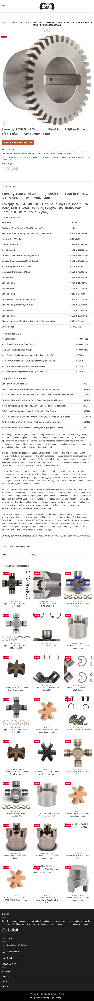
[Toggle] (90, 971)
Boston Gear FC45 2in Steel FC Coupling (16, 857)
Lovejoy (9, 164)
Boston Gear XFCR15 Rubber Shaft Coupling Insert (47, 773)
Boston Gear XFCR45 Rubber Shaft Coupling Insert (16, 689)
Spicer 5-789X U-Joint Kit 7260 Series (78, 857)
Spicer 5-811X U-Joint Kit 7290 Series (78, 773)
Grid (15, 22)
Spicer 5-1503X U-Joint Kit (47, 646)
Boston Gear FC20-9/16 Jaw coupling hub (78, 899)
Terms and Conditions (54, 994)
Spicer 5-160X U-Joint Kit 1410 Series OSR (16, 731)
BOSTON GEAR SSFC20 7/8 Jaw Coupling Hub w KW (47, 815)
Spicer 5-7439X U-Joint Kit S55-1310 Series (78, 689)
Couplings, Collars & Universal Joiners (27, 153)
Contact (5, 981)
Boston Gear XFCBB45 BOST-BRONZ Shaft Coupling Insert (16, 899)
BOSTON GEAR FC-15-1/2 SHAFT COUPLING (46, 605)
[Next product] (45, 30)
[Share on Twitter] (8, 169)
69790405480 (33, 157)
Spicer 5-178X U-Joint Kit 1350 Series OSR (16, 605)
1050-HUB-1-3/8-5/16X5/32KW (17, 157)
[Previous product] (49, 30)
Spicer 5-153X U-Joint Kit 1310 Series (78, 605)
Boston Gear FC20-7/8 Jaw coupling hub (47, 857)
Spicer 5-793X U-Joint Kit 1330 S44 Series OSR (16, 647)
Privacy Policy (36, 994)
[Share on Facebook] (4, 169)
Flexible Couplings (48, 153)
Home (5, 22)
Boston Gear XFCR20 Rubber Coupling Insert (16, 773)
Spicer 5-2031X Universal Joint (78, 730)
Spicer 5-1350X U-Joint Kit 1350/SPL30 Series (16, 815)
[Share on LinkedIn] (17, 169)
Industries (6, 972)
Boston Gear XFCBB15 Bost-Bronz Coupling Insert (47, 731)
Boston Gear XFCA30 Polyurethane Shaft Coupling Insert (47, 900)
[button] (3, 6)
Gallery (5, 986)
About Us (6, 977)
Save (5, 37)
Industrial (59, 153)
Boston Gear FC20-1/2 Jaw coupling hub (77, 647)
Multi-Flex (67, 153)
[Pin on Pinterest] (13, 169)
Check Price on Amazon (18, 143)
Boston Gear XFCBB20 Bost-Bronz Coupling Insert (78, 815)
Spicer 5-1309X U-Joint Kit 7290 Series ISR (47, 689)
